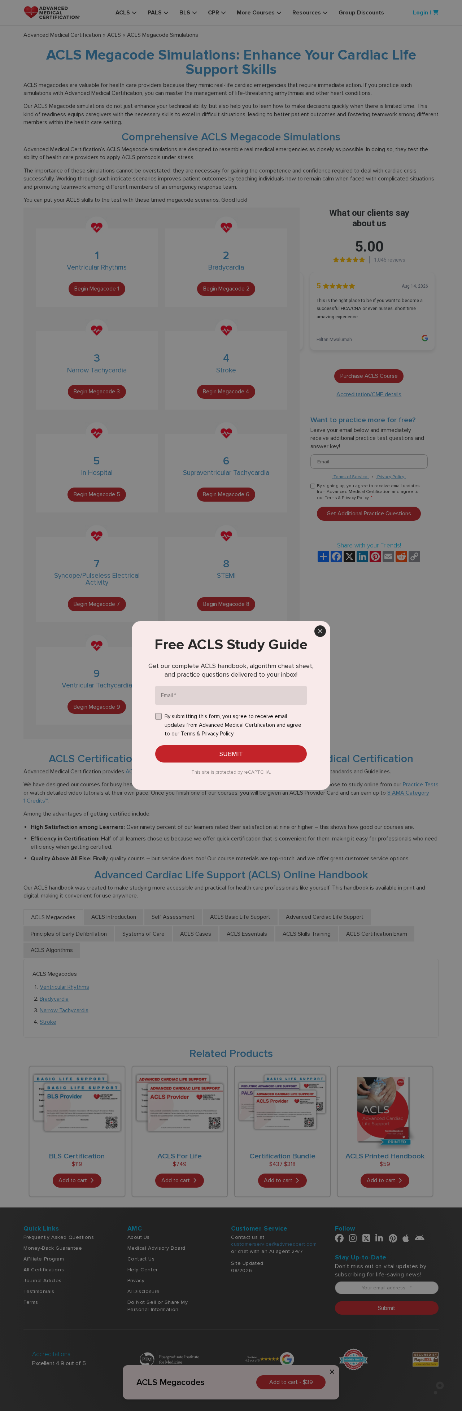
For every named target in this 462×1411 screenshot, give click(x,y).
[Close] (320, 631)
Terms (188, 733)
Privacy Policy (218, 733)
